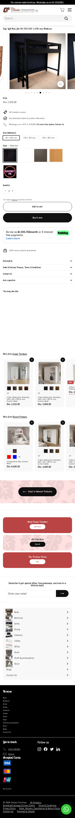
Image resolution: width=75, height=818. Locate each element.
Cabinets (6, 710)
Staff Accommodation (11, 723)
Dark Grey (41, 155)
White (25, 155)
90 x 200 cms (11, 137)
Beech (56, 155)
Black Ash (10, 155)
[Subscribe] (62, 593)
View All (37, 544)
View (37, 562)
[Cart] (62, 10)
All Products (35, 802)
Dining (5, 707)
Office (5, 716)
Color (10, 146)
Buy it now (37, 217)
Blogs (5, 729)
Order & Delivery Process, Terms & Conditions (22, 267)
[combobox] (37, 18)
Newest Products (19, 416)
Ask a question (9, 280)
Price (5, 98)
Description (7, 261)
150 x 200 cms (48, 137)
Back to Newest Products (40, 491)
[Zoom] (60, 84)
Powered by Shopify (26, 811)
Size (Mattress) (9, 133)
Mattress (6, 701)
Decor (5, 726)
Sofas (5, 704)
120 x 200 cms (29, 137)
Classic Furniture (19, 353)
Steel (5, 720)
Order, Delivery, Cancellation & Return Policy (39, 808)
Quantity (6, 185)
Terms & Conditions (47, 805)
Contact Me (10, 172)
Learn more (37, 527)
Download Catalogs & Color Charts (19, 805)
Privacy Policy (9, 808)
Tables (5, 713)
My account (7, 789)
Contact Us (7, 273)
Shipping (14, 200)
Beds (5, 698)
